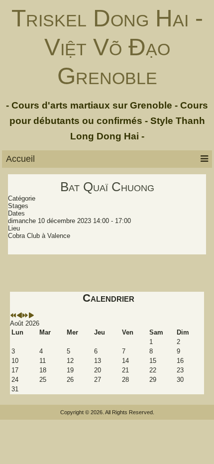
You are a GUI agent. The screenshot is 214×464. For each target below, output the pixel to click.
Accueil (20, 159)
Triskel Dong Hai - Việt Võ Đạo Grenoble (107, 47)
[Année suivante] (25, 316)
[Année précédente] (13, 316)
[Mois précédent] (19, 316)
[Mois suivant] (31, 316)
